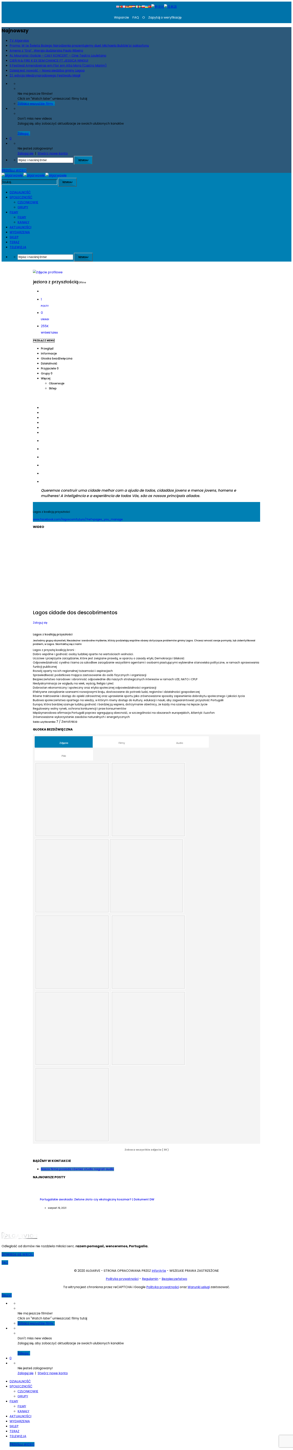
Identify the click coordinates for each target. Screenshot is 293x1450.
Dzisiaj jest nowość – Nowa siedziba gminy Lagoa (47, 70)
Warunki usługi (199, 1287)
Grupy (46, 373)
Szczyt (7, 1295)
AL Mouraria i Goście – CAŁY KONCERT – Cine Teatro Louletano (58, 55)
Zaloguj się (40, 623)
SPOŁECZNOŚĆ (21, 197)
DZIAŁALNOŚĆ (20, 192)
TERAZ (14, 242)
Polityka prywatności (122, 1279)
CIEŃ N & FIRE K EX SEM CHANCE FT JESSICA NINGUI (49, 60)
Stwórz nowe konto (53, 153)
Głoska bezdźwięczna (56, 358)
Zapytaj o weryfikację (164, 17)
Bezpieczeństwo (174, 1279)
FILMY (14, 212)
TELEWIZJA (18, 247)
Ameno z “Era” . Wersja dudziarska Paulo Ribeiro (46, 50)
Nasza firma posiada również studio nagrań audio (77, 1169)
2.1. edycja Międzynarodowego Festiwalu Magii (45, 75)
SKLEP (14, 237)
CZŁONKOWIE (28, 202)
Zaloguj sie (25, 153)
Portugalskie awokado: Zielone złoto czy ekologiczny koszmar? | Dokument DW (97, 1199)
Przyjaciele (50, 368)
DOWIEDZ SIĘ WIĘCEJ (18, 1254)
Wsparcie (121, 17)
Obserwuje (56, 383)
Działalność (49, 363)
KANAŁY (23, 222)
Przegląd (47, 348)
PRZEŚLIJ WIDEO (14, 170)
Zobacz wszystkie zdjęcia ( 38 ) (147, 1150)
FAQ (135, 17)
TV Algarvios (19, 40)
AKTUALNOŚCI (20, 227)
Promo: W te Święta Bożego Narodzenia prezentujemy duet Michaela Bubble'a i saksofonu (79, 45)
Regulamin (150, 1279)
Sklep (53, 388)
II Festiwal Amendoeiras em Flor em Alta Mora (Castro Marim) (58, 65)
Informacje (49, 353)
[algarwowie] (34, 175)
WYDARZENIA (20, 232)
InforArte (159, 1270)
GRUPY (23, 207)
